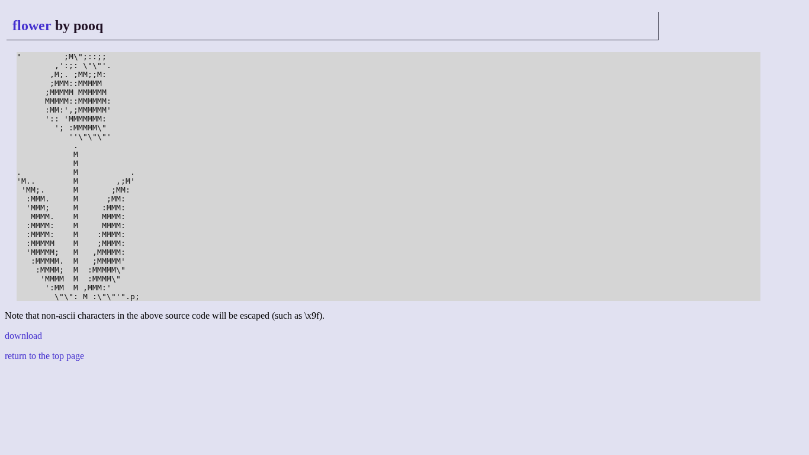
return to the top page (44, 356)
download (23, 336)
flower (32, 25)
